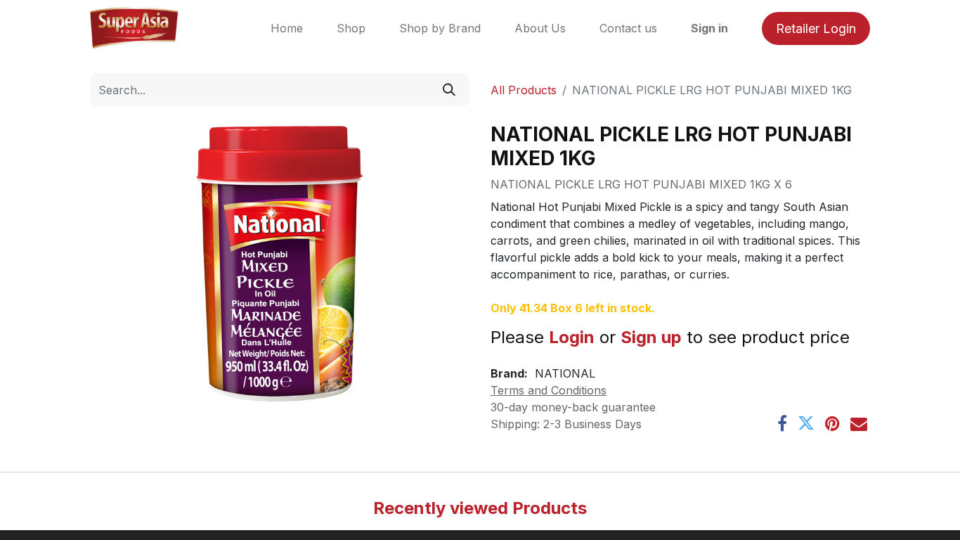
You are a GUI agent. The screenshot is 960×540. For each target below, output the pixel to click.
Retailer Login (816, 28)
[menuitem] (287, 28)
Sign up (651, 337)
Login (572, 337)
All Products (524, 90)
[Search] (449, 89)
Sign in (709, 28)
